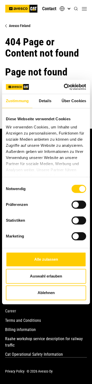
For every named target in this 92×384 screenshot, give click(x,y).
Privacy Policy (15, 371)
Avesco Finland (19, 26)
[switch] (79, 205)
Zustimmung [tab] (17, 101)
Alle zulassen (46, 259)
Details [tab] (45, 101)
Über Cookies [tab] (74, 101)
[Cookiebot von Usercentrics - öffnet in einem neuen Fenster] (65, 87)
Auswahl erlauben (46, 276)
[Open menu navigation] (84, 8)
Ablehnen (46, 292)
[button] (76, 8)
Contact (49, 8)
